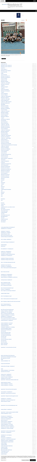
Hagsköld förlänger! (4, 244)
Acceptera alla (33, 460)
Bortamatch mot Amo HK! (4, 155)
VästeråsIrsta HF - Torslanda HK (5, 231)
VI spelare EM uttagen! (4, 212)
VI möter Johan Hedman (4, 452)
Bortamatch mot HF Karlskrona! (5, 136)
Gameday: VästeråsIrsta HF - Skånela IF (6, 324)
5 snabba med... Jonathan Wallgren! (6, 138)
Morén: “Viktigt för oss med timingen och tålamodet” (8, 290)
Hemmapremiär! (3, 159)
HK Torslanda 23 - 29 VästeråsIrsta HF (6, 375)
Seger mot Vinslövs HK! (4, 420)
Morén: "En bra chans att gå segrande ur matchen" (8, 317)
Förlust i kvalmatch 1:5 (4, 69)
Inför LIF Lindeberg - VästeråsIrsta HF (6, 239)
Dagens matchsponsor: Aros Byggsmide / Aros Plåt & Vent (9, 277)
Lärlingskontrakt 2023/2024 (5, 325)
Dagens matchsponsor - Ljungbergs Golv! (7, 158)
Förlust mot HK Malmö (4, 78)
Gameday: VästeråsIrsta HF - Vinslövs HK (6, 383)
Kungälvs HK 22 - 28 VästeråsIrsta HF (6, 251)
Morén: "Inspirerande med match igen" (6, 285)
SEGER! (3, 20)
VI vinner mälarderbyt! (4, 151)
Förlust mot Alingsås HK (4, 93)
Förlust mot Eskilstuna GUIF (5, 100)
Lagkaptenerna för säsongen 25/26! (6, 163)
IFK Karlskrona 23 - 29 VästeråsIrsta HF (6, 266)
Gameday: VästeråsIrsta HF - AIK (5, 360)
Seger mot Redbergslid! (4, 448)
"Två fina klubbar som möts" (5, 451)
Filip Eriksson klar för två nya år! (5, 371)
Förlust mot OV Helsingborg (5, 147)
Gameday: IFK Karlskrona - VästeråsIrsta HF (7, 417)
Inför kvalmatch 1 (3, 221)
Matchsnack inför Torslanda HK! (5, 170)
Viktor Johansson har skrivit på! (5, 209)
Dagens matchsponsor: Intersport (5, 401)
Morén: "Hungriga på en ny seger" (5, 282)
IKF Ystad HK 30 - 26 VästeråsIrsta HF (6, 437)
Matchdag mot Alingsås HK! (5, 131)
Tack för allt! (2, 213)
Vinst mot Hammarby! (4, 74)
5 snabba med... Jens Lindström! (5, 82)
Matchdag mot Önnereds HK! (5, 84)
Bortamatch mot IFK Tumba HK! (5, 167)
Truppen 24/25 (3, 204)
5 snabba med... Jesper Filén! (5, 124)
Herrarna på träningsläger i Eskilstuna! (6, 328)
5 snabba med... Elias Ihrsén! (5, 146)
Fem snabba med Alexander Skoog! (6, 154)
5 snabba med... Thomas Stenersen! (6, 135)
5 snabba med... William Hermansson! (6, 101)
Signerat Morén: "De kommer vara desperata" (7, 425)
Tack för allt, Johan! (3, 336)
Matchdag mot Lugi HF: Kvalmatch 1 (6, 70)
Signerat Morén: (3, 436)
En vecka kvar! (3, 162)
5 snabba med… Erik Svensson (5, 111)
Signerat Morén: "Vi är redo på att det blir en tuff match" (8, 347)
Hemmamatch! (3, 182)
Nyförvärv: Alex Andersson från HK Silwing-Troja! (7, 355)
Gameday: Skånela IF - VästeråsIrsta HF (6, 409)
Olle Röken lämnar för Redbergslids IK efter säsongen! (8, 356)
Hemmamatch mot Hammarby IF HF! (6, 169)
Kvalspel (2, 73)
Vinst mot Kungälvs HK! (4, 173)
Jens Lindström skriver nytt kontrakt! (6, 335)
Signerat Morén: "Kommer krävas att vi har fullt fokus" (8, 393)
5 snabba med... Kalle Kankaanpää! (6, 96)
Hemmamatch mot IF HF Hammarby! (6, 143)
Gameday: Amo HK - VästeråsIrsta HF (6, 374)
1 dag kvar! (2, 92)
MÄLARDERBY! (3, 104)
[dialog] (18, 458)
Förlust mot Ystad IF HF (4, 139)
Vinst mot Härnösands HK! (4, 165)
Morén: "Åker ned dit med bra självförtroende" (7, 309)
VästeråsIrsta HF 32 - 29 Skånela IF (6, 232)
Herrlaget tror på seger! (4, 447)
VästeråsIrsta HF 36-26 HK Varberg (6, 378)
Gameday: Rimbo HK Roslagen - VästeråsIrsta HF (8, 366)
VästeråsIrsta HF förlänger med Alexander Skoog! (8, 254)
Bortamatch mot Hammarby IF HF (5, 77)
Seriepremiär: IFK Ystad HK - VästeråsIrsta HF (7, 440)
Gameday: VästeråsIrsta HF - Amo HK (6, 413)
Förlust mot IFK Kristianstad (5, 89)
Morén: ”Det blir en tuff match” (5, 271)
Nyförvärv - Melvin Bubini (4, 343)
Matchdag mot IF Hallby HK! (5, 97)
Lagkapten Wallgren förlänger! (5, 293)
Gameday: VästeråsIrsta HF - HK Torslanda (7, 424)
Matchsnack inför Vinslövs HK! (5, 174)
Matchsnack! (3, 178)
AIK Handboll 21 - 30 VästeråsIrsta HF (6, 432)
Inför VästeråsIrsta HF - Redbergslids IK (6, 275)
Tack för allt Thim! (3, 220)
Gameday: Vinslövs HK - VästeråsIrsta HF (6, 421)
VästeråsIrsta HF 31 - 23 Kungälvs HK (6, 398)
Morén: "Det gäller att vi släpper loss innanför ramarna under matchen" (10, 301)
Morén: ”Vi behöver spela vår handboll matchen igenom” (8, 267)
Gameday (2, 205)
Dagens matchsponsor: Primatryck (6, 382)
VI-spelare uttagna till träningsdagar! (6, 189)
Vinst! (2, 181)
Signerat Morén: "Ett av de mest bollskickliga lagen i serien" (9, 405)
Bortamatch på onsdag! (4, 132)
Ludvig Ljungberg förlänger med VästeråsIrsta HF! (8, 227)
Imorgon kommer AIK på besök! (5, 363)
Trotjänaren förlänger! (4, 444)
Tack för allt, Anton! (3, 340)
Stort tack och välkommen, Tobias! (6, 332)
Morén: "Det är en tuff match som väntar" (6, 235)
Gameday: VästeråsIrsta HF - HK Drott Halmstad (7, 370)
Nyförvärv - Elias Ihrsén (4, 344)
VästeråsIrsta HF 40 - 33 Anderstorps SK (6, 255)
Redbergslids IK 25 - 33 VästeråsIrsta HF (6, 316)
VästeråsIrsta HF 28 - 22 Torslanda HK (6, 228)
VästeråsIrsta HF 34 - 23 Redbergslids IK (6, 274)
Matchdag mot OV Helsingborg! (5, 108)
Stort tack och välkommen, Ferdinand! (6, 339)
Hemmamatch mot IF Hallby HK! (5, 119)
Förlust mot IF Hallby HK (4, 115)
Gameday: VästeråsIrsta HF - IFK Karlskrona (7, 385)
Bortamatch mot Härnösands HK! (5, 166)
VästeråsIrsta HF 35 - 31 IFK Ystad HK (6, 305)
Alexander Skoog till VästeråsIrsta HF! (6, 329)
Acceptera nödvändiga (25, 460)
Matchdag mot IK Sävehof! (4, 105)
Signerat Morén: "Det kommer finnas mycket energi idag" (9, 389)
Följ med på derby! (3, 120)
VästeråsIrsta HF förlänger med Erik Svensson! (7, 259)
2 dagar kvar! (3, 85)
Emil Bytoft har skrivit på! (4, 219)
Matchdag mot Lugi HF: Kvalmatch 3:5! (6, 66)
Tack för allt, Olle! (3, 331)
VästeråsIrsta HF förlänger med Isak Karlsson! (7, 258)
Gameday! (2, 193)
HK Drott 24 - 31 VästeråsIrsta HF (5, 289)
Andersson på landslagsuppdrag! (5, 333)
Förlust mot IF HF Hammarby (5, 142)
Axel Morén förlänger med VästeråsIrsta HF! (7, 236)
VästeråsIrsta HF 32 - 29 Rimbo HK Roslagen (7, 428)
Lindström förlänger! (4, 443)
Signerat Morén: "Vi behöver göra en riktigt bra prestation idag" (9, 379)
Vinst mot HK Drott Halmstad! (5, 177)
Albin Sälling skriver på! (4, 216)
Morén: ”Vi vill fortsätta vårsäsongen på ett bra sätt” (8, 262)
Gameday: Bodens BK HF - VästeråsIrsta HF (7, 320)
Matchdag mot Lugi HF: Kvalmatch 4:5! (6, 65)
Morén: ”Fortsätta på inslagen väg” (6, 304)
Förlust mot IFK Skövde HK (4, 123)
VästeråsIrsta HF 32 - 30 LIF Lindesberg (6, 312)
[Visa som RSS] (26, 20)
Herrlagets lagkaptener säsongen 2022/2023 (7, 441)
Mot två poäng (3, 208)
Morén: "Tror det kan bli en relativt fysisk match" (7, 313)
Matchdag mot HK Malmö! (4, 81)
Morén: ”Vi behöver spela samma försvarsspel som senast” (9, 298)
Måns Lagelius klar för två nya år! (5, 358)
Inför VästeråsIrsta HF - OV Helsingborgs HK (7, 248)
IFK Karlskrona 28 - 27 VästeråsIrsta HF (6, 416)
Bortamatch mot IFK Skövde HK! (5, 127)
